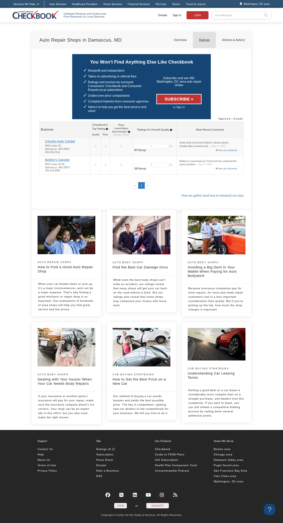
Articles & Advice (233, 40)
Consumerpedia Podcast (172, 470)
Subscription (105, 454)
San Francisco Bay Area (230, 470)
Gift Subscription (166, 459)
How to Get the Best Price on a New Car (139, 379)
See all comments (228, 150)
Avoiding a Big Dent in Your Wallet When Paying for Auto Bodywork (212, 269)
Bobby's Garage (57, 160)
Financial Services (139, 4)
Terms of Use (47, 465)
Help (41, 454)
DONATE (158, 505)
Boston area (222, 449)
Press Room (104, 459)
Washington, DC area (228, 481)
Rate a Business (107, 470)
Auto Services (57, 4)
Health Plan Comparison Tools (176, 465)
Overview (180, 40)
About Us (44, 459)
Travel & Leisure (196, 4)
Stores (176, 4)
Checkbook (162, 449)
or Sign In (179, 107)
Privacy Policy (47, 470)
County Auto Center (60, 141)
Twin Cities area (225, 476)
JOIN (120, 505)
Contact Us (45, 449)
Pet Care (161, 4)
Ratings (204, 40)
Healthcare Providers (85, 4)
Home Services (112, 4)
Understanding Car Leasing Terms (211, 373)
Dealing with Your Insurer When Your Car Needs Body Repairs (65, 379)
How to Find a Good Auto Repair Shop (65, 267)
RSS (99, 476)
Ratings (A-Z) (105, 449)
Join (197, 15)
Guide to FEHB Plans (169, 454)
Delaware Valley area (228, 459)
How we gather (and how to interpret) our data (212, 195)
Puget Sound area (226, 465)
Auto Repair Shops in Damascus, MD (80, 40)
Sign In (176, 15)
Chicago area (223, 454)
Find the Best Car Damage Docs (140, 265)
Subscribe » (179, 99)
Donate (162, 15)
